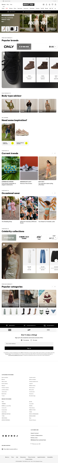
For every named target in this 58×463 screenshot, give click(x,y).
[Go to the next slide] (54, 29)
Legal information (41, 457)
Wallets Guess (32, 385)
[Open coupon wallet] (43, 4)
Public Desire (32, 407)
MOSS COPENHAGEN (33, 414)
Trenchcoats (32, 391)
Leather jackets (5, 389)
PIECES (30, 405)
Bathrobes (4, 393)
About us (7, 457)
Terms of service (31, 457)
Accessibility (50, 457)
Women (4, 4)
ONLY (3, 401)
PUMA (30, 411)
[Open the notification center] (49, 4)
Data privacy (23, 457)
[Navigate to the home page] (9, 430)
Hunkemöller (4, 409)
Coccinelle (31, 403)
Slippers (3, 385)
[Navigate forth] (52, 8)
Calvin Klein (4, 411)
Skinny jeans (4, 381)
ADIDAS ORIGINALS (6, 420)
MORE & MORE (32, 416)
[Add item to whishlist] (33, 59)
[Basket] (55, 4)
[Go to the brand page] (29, 23)
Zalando (37, 461)
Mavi (30, 418)
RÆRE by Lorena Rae (6, 405)
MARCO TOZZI (32, 409)
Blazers (3, 379)
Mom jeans (31, 389)
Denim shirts (32, 387)
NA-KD (30, 401)
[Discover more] (10, 70)
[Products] (10, 311)
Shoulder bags (32, 395)
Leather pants (32, 377)
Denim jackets (5, 383)
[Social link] (3, 436)
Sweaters (31, 393)
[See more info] (11, 54)
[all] (29, 46)
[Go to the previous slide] (52, 29)
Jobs (17, 457)
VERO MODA (4, 418)
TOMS (3, 416)
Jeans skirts (4, 391)
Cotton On (4, 407)
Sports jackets (5, 377)
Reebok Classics (32, 420)
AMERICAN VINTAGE (6, 414)
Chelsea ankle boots (33, 381)
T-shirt (3, 395)
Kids (11, 4)
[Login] (46, 4)
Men (8, 4)
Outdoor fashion (5, 387)
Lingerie (31, 383)
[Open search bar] (55, 8)
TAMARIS (4, 403)
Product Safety (29, 459)
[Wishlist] (52, 4)
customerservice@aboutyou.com (15, 355)
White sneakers (32, 379)
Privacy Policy (8, 354)
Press (12, 457)
